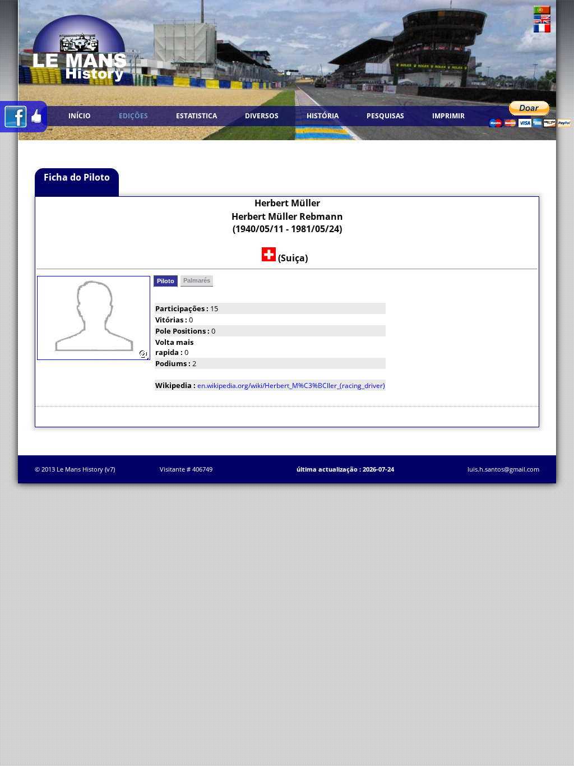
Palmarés (196, 280)
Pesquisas (385, 116)
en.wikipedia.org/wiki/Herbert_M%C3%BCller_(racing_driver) (291, 385)
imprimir (448, 116)
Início (79, 116)
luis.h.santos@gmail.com (503, 469)
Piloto (165, 281)
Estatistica (196, 116)
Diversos (262, 116)
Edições (133, 116)
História (323, 116)
